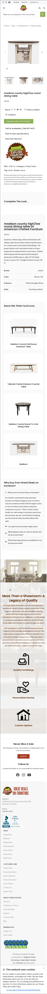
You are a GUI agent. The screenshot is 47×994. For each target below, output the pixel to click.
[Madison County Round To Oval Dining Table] (23, 408)
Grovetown (14, 957)
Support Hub (8, 888)
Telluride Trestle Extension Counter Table (24, 385)
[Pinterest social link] (20, 109)
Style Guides (8, 932)
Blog (5, 918)
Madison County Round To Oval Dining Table (23, 425)
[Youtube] (28, 772)
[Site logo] (23, 8)
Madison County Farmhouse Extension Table (23, 345)
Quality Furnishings (22, 666)
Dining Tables (35, 26)
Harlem (32, 957)
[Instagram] (23, 772)
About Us (6, 898)
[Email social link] (17, 109)
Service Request (9, 872)
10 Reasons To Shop (10, 902)
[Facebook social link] (3, 2)
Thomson (18, 960)
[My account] (39, 8)
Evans (32, 954)
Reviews (6, 910)
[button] (5, 52)
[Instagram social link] (6, 2)
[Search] (44, 8)
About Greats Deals (12, 894)
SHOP (5, 827)
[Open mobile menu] (4, 8)
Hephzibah (24, 957)
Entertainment (8, 843)
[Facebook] (17, 772)
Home (6, 26)
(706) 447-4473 (28, 128)
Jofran (6, 101)
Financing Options (9, 869)
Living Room (7, 831)
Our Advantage (8, 906)
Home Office (8, 847)
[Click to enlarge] (7, 68)
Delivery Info (8, 865)
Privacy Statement (10, 876)
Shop (13, 26)
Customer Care (10, 861)
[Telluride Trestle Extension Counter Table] (23, 368)
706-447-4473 (7, 808)
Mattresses (7, 855)
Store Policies (8, 880)
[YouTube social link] (9, 2)
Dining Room (23, 26)
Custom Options (22, 722)
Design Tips (7, 928)
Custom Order (8, 914)
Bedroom (6, 835)
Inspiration (8, 924)
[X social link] (14, 109)
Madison (23, 464)
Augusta (26, 954)
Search (42, 14)
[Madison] (23, 448)
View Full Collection (13, 139)
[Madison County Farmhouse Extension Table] (23, 328)
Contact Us (7, 884)
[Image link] (17, 152)
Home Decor (7, 851)
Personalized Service (23, 694)
